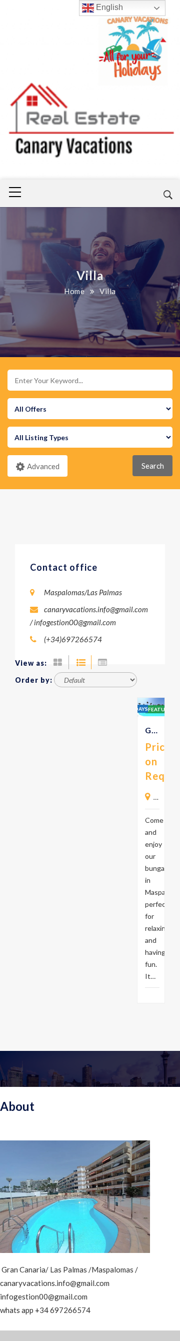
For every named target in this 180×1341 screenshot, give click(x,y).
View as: (31, 663)
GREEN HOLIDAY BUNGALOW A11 (152, 730)
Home (74, 291)
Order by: (33, 680)
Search (153, 465)
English (108, 7)
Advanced (43, 466)
